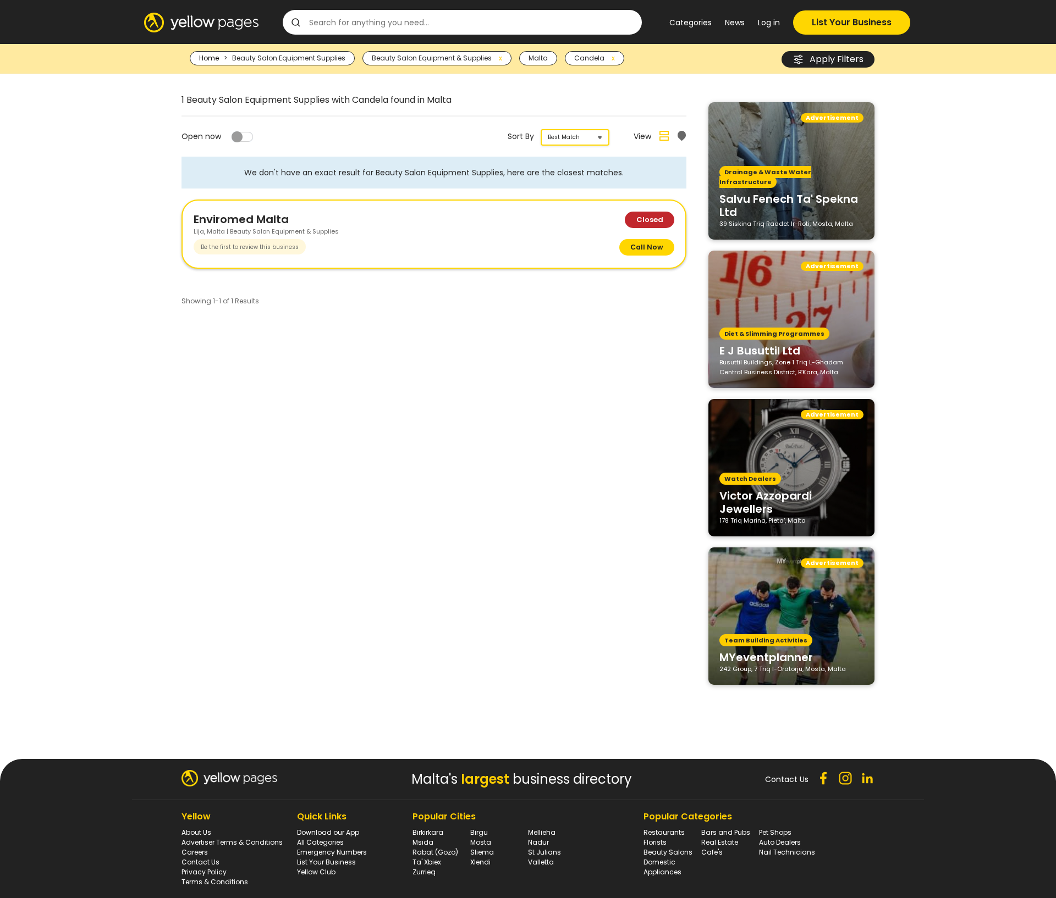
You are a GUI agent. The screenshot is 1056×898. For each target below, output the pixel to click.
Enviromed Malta (241, 219)
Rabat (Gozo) (435, 852)
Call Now (646, 247)
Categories (690, 22)
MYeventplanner (766, 657)
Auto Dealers (780, 842)
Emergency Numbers (332, 852)
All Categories (320, 842)
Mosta (480, 842)
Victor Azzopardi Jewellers (765, 501)
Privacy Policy (204, 872)
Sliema (482, 852)
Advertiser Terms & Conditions (232, 842)
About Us (196, 832)
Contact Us (200, 862)
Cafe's (712, 852)
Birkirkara (428, 832)
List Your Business (852, 22)
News (735, 22)
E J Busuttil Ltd (759, 350)
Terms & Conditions (215, 881)
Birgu (479, 832)
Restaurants (664, 832)
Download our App (328, 832)
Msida (423, 842)
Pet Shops (775, 832)
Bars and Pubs (725, 832)
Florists (655, 842)
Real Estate (719, 842)
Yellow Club (316, 872)
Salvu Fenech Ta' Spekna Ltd (788, 205)
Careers (195, 852)
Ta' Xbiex (427, 862)
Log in (769, 22)
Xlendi (480, 862)
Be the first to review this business (250, 247)
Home (209, 58)
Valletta (541, 862)
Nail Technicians (787, 852)
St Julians (544, 852)
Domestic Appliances (662, 867)
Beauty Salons (668, 852)
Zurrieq (424, 872)
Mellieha (542, 832)
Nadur (538, 842)
